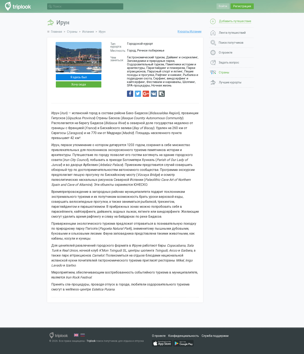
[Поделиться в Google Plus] (146, 94)
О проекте (159, 335)
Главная (56, 31)
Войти (223, 6)
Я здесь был (79, 77)
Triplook (91, 341)
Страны (72, 31)
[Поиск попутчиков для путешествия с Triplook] (19, 6)
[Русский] (82, 335)
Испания (88, 31)
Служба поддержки (215, 335)
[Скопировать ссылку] (162, 94)
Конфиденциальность (183, 335)
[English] (76, 335)
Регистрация (242, 6)
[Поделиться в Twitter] (138, 94)
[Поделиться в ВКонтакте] (154, 94)
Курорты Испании (189, 31)
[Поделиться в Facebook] (130, 94)
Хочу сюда (78, 84)
